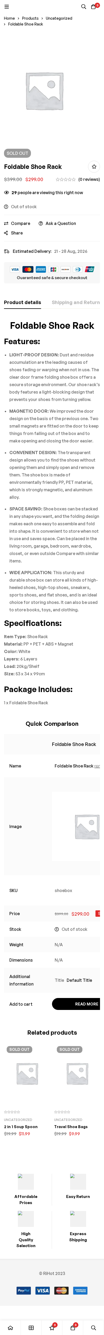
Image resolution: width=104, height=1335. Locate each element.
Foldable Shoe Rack (74, 744)
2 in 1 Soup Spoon (21, 1126)
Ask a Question (61, 223)
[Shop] (31, 1327)
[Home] (10, 1327)
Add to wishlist (94, 167)
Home (9, 18)
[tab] (22, 302)
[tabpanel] (52, 512)
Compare (20, 223)
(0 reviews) (89, 179)
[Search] (84, 6)
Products (30, 18)
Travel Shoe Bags (71, 1126)
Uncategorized (59, 18)
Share (17, 233)
